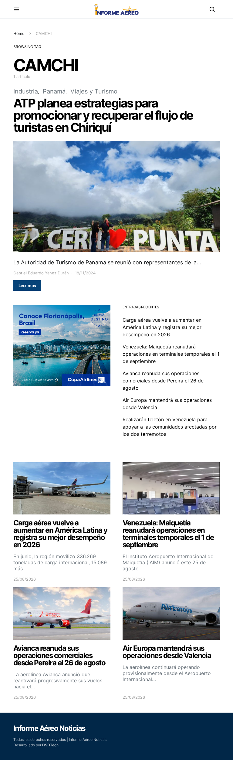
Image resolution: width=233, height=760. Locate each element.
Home (19, 33)
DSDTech (50, 745)
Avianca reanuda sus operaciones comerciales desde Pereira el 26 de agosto (163, 380)
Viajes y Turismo (93, 91)
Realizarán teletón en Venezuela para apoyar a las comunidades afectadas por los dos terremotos (170, 426)
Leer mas (27, 285)
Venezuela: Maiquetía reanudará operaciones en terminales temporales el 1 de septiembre (171, 354)
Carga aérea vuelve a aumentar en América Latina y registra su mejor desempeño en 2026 (162, 327)
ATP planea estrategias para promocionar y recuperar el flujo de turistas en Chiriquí (103, 115)
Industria (25, 91)
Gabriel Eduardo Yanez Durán (41, 272)
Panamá (54, 91)
